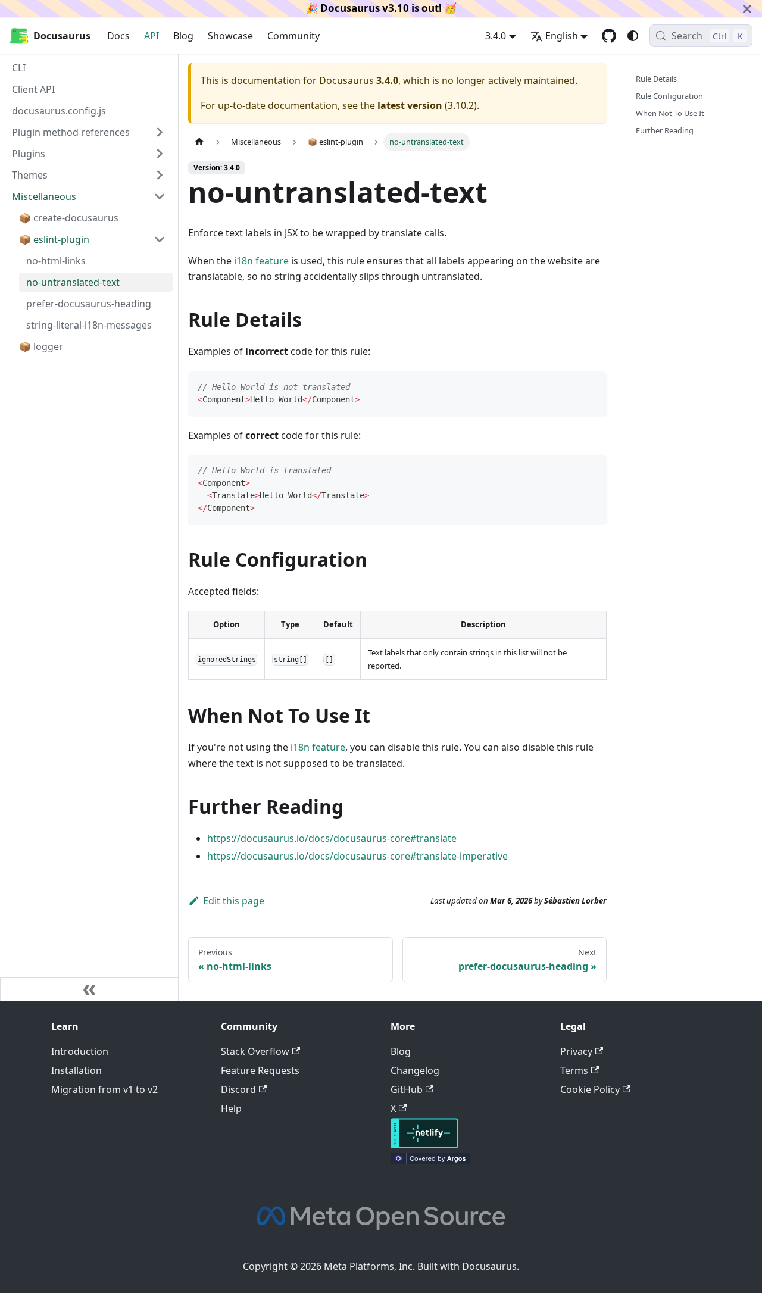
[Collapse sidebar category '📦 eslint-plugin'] (159, 239)
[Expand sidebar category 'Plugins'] (159, 153)
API (151, 35)
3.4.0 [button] (495, 35)
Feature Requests (260, 1070)
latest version (409, 105)
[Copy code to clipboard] (592, 386)
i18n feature (261, 260)
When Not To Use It (670, 113)
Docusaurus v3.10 (364, 8)
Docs (118, 35)
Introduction (79, 1051)
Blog (183, 35)
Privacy (576, 1051)
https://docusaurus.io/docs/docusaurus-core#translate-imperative (357, 856)
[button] (89, 196)
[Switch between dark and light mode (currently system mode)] (632, 35)
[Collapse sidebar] (89, 989)
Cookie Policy (590, 1089)
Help (231, 1108)
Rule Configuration (669, 95)
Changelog (415, 1070)
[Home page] (199, 142)
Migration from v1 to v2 (104, 1089)
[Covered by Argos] (430, 1160)
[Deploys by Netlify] (424, 1144)
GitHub (407, 1089)
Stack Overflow (255, 1051)
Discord (238, 1089)
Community (293, 35)
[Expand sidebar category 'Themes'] (159, 175)
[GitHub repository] (609, 35)
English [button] (561, 35)
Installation (76, 1070)
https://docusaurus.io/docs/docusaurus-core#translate (332, 838)
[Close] (747, 8)
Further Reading (665, 130)
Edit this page (233, 900)
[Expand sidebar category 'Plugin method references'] (159, 132)
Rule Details (656, 78)
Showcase (230, 35)
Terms (574, 1070)
